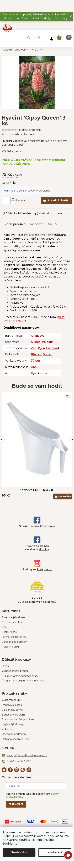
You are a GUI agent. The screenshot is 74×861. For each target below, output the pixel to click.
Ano (34, 367)
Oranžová (38, 335)
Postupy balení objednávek (18, 719)
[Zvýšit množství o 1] (12, 198)
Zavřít (7, 210)
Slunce (36, 342)
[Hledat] (28, 37)
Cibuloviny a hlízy (12, 622)
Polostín (48, 342)
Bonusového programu (36, 190)
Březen (36, 354)
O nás (5, 666)
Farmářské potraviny (14, 636)
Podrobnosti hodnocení (18, 134)
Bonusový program (13, 714)
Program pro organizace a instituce (23, 680)
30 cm (35, 360)
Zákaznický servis (12, 709)
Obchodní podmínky (14, 734)
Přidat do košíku (58, 200)
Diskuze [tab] (52, 224)
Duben (47, 354)
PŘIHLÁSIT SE (16, 804)
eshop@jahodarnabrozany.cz (27, 755)
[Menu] (68, 37)
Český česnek (10, 632)
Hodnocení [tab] (36, 224)
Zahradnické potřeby (14, 641)
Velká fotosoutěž (12, 699)
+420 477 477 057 (19, 760)
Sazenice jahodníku (13, 617)
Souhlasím (19, 852)
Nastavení (54, 852)
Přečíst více (10, 151)
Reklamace (8, 729)
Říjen (41, 348)
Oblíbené (37, 38)
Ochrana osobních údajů (16, 739)
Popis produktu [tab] (16, 224)
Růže (5, 627)
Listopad (52, 348)
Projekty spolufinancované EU (20, 675)
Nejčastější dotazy (12, 724)
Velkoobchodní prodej (15, 670)
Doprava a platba (12, 705)
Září (33, 348)
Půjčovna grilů (10, 646)
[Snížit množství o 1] (12, 202)
